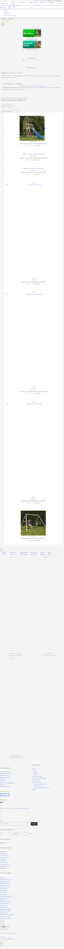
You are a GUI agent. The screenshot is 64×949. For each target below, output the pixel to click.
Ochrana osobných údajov (38, 785)
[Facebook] (0, 802)
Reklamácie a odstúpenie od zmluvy (40, 784)
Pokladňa (35, 772)
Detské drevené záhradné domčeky (7, 782)
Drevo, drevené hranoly (4, 786)
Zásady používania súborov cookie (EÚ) (41, 787)
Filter (31, 833)
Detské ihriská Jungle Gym (5, 771)
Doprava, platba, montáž (37, 776)
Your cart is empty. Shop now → (6, 938)
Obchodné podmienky (36, 782)
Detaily (46, 128)
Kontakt (33, 789)
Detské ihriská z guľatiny (5, 777)
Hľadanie (2, 821)
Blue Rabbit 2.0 (12, 98)
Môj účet (35, 774)
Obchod (6, 98)
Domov (2, 98)
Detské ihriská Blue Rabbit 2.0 (6, 773)
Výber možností (36, 145)
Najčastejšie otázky (35, 780)
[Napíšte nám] (2, 802)
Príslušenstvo (2, 779)
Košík (34, 770)
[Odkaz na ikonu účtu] (62, 3)
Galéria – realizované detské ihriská (39, 778)
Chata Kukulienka (40, 87)
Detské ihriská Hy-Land (5, 775)
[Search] (2, 24)
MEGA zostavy (3, 781)
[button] (15, 2)
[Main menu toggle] (9, 7)
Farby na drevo (3, 784)
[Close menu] (1, 550)
